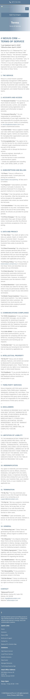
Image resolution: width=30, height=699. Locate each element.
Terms (8, 695)
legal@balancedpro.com (13, 598)
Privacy (13, 695)
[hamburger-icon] (27, 8)
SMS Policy (19, 695)
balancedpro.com (12, 600)
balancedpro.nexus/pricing (9, 179)
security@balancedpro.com (11, 124)
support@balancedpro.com (9, 499)
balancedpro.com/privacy (9, 264)
